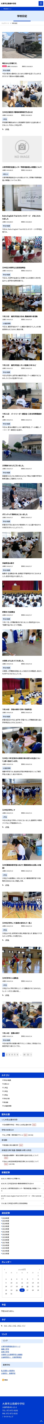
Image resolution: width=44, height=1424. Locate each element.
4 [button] (12, 1054)
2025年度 (5, 1221)
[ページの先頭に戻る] (41, 1421)
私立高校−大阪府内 (8, 1370)
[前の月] (4, 1269)
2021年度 (5, 1232)
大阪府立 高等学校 (8, 1373)
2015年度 (5, 1248)
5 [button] (14, 1054)
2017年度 (5, 1242)
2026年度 (5, 1218)
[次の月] (39, 1269)
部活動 (6, 1102)
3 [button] (9, 1054)
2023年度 (5, 1226)
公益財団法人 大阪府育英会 (11, 1357)
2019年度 (5, 1237)
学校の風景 (7, 1080)
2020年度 (5, 1234)
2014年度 (5, 1251)
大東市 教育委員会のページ (10, 1346)
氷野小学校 (5, 1352)
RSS (6, 1380)
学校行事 (7, 1098)
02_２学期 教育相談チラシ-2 (18, 1135)
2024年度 (5, 1223)
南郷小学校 (5, 1349)
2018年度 (5, 1240)
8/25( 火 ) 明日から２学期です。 (10, 1178)
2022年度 (5, 1229)
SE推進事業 (7, 1106)
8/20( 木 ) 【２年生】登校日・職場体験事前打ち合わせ (17, 1183)
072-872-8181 (12, 1410)
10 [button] (24, 1054)
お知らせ (6, 1084)
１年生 (7, 827)
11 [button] (28, 1054)
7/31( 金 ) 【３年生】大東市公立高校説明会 (14, 1203)
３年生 (7, 940)
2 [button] (6, 1054)
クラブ (23, 1326)
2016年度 (5, 1245)
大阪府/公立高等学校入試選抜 (11, 1354)
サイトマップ (8, 1416)
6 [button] (17, 1054)
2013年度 (5, 1253)
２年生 (7, 129)
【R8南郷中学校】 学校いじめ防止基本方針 (19, 1125)
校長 (5, 1326)
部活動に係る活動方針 (13, 1145)
